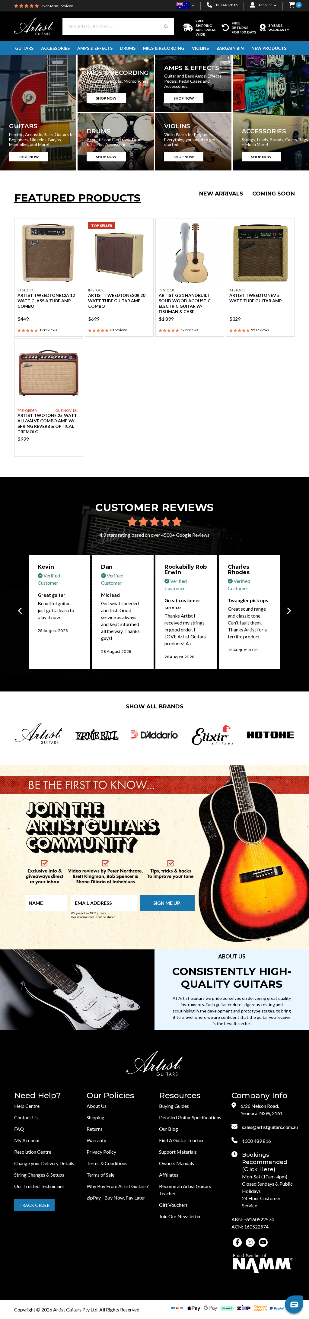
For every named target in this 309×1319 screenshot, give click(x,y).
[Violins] (193, 141)
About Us (97, 1106)
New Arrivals (221, 193)
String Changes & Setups (39, 1175)
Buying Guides (174, 1106)
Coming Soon (273, 193)
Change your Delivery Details (44, 1163)
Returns (95, 1129)
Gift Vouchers (173, 1205)
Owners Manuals (176, 1163)
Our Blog (168, 1129)
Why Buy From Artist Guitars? (118, 1186)
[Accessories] (271, 113)
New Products (268, 48)
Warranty (96, 1140)
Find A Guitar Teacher (181, 1140)
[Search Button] (166, 26)
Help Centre (27, 1106)
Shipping (95, 1117)
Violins (200, 48)
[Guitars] (38, 113)
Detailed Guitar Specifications (190, 1117)
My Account (27, 1140)
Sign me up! (167, 903)
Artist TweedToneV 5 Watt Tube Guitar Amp (255, 298)
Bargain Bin (230, 48)
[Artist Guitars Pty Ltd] (33, 25)
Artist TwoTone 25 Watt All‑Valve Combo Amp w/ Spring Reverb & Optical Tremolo (47, 423)
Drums (127, 48)
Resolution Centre (32, 1152)
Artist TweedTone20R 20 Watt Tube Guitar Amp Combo (116, 301)
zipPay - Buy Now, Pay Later (116, 1197)
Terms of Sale (100, 1175)
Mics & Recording (163, 48)
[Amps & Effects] (193, 83)
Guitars (24, 48)
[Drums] (116, 141)
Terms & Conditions (107, 1163)
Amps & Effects (95, 48)
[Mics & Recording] (116, 83)
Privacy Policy (101, 1152)
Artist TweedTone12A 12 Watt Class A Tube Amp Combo (46, 301)
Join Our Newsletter (180, 1216)
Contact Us (26, 1117)
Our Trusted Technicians (39, 1186)
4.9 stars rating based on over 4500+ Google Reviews (154, 535)
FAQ (19, 1129)
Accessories (55, 48)
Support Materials (178, 1152)
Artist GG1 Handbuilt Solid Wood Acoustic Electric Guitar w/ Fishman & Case (185, 303)
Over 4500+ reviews (57, 6)
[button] (292, 5)
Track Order (34, 1205)
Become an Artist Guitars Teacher (185, 1189)
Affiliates (168, 1175)
